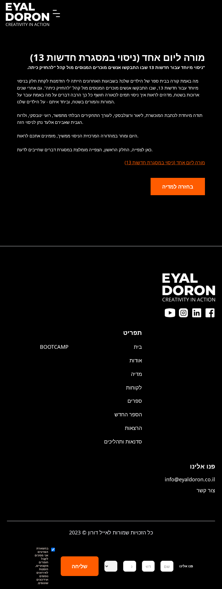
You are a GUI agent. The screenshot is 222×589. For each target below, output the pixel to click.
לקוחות (134, 387)
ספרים (134, 400)
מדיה (136, 373)
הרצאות (133, 427)
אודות (136, 360)
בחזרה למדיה (177, 186)
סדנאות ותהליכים (123, 441)
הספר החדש (128, 414)
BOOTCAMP (54, 346)
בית (138, 346)
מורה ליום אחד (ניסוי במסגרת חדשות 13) (165, 162)
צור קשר (206, 490)
